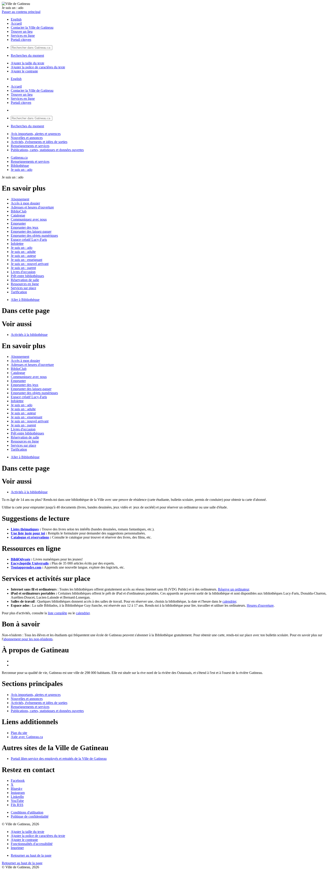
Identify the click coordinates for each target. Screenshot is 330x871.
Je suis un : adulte (23, 252)
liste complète (57, 613)
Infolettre (17, 243)
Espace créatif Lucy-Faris (29, 239)
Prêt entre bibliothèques (27, 276)
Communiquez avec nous (29, 219)
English (16, 19)
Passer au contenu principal (21, 12)
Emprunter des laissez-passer (31, 231)
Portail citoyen (21, 39)
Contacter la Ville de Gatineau (32, 27)
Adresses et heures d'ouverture (32, 207)
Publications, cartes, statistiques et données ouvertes (47, 150)
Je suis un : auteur (23, 256)
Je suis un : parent (23, 268)
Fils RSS (17, 805)
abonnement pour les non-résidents (28, 639)
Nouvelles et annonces (27, 138)
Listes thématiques (25, 529)
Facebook (18, 780)
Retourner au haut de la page (31, 855)
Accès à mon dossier (25, 203)
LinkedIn (17, 797)
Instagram (18, 793)
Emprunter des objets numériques (34, 235)
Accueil (16, 23)
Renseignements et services (30, 146)
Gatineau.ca (19, 157)
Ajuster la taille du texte (27, 63)
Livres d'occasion (23, 272)
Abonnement (20, 199)
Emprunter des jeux (24, 227)
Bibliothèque (20, 165)
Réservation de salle (25, 280)
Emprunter (18, 223)
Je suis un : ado (21, 170)
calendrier (229, 601)
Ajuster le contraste (24, 71)
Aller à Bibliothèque (25, 300)
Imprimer (17, 848)
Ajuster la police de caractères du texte (38, 67)
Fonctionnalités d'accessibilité (32, 844)
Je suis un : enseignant (26, 260)
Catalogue (18, 215)
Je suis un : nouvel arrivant (29, 264)
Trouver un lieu (22, 31)
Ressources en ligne (25, 284)
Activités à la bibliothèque (29, 335)
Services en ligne (23, 35)
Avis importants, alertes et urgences (36, 134)
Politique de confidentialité (29, 816)
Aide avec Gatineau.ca (27, 737)
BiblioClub (18, 211)
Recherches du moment (27, 55)
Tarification (19, 292)
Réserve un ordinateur (233, 589)
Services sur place (23, 288)
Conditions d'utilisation (27, 812)
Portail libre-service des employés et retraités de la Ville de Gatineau (59, 758)
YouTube (17, 801)
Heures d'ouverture (260, 605)
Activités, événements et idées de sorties (39, 142)
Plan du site (19, 733)
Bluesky (16, 789)
